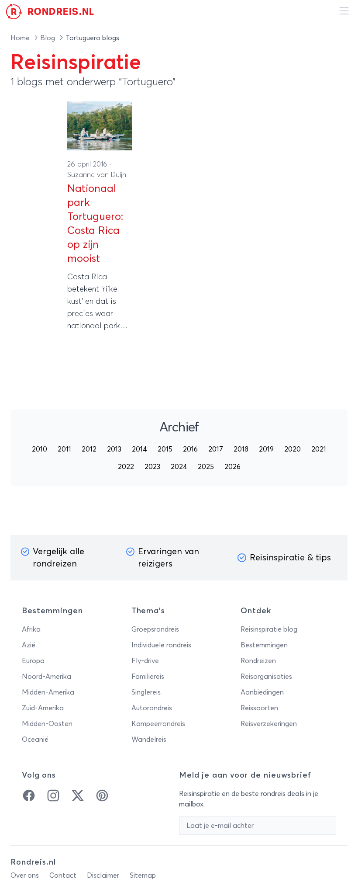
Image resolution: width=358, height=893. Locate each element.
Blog (48, 38)
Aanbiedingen (262, 692)
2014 (139, 449)
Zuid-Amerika (43, 708)
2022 (126, 466)
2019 (266, 449)
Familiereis (147, 676)
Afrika (31, 629)
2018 (241, 449)
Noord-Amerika (46, 676)
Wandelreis (148, 739)
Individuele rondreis (161, 645)
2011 (64, 449)
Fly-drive (145, 660)
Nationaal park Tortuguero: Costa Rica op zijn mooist (95, 224)
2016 (190, 449)
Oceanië (35, 739)
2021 (318, 449)
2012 (89, 449)
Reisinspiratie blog (269, 629)
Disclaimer (103, 875)
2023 (152, 466)
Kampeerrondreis (158, 723)
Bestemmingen (264, 645)
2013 (114, 449)
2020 (292, 449)
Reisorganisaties (266, 676)
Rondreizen (258, 660)
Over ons (24, 875)
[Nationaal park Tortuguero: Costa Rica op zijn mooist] (99, 125)
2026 (232, 466)
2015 (165, 449)
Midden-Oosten (47, 723)
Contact (62, 875)
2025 (206, 466)
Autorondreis (151, 708)
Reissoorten (259, 708)
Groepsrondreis (155, 629)
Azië (28, 645)
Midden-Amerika (48, 692)
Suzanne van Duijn (96, 174)
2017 (215, 449)
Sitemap (143, 875)
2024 (179, 466)
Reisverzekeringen (269, 723)
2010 (39, 449)
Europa (33, 660)
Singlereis (146, 692)
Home (20, 38)
